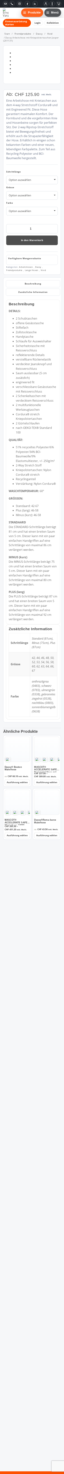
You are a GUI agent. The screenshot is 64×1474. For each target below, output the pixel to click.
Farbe (9, 202)
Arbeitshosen (26, 267)
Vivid (49, 33)
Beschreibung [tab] (33, 283)
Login (37, 22)
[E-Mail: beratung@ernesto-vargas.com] (5, 3)
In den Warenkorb (32, 240)
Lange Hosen (31, 270)
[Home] (6, 12)
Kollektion (53, 22)
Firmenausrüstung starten (16, 23)
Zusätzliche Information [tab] (32, 292)
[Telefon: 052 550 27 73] (12, 3)
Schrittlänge (13, 171)
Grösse (10, 187)
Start (7, 33)
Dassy (39, 33)
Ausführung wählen (17, 782)
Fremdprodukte (23, 33)
